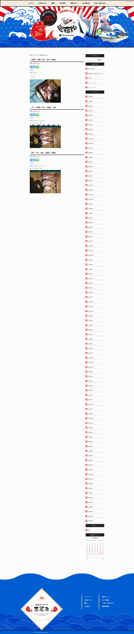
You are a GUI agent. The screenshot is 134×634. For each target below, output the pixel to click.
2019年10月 (90, 479)
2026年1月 (90, 129)
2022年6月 (90, 329)
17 (89, 550)
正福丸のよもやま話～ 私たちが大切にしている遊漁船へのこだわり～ (96, 73)
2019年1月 (90, 521)
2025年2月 (90, 180)
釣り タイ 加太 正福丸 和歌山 (43, 152)
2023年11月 (90, 250)
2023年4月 (90, 283)
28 (100, 553)
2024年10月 (90, 199)
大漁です (90, 78)
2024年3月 (90, 232)
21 (100, 550)
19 (94, 550)
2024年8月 (90, 208)
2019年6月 (90, 497)
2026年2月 (90, 124)
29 (102, 553)
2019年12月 (90, 469)
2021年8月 (90, 376)
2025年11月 (90, 138)
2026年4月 (90, 115)
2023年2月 (90, 292)
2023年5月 (90, 278)
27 (97, 553)
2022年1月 (90, 353)
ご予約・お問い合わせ (99, 3)
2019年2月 (90, 516)
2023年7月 (90, 269)
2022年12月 (90, 302)
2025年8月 (90, 152)
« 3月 (87, 558)
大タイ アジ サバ (92, 82)
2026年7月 (90, 101)
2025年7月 (90, 157)
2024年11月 (90, 194)
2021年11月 (90, 362)
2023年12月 (90, 246)
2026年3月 (90, 120)
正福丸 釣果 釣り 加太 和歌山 (43, 59)
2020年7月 (90, 437)
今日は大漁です (91, 68)
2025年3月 (90, 176)
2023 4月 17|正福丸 (129, 1)
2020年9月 (90, 427)
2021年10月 (90, 367)
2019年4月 (90, 507)
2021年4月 (90, 395)
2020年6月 (90, 441)
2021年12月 (90, 357)
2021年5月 (90, 390)
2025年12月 (90, 134)
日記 (89, 530)
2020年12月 (90, 413)
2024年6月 (90, 218)
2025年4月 (90, 171)
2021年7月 (90, 381)
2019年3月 (90, 511)
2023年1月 (90, 297)
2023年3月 (90, 288)
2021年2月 (90, 404)
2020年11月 (90, 418)
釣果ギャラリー (73, 3)
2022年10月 (90, 311)
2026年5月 (90, 110)
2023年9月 (90, 260)
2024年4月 (90, 227)
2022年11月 (90, 306)
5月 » (103, 558)
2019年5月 (90, 502)
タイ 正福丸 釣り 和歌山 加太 (43, 107)
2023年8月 (90, 264)
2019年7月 (90, 493)
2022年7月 (90, 325)
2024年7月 (90, 213)
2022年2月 (90, 348)
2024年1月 (90, 241)
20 (97, 550)
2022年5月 (90, 334)
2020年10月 (90, 423)
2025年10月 (90, 143)
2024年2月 (90, 236)
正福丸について (42, 3)
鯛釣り (52, 3)
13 (97, 548)
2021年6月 (90, 385)
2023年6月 (90, 274)
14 (100, 548)
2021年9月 (90, 371)
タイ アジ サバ (92, 87)
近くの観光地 (84, 3)
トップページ (31, 3)
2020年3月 (90, 455)
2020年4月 (90, 451)
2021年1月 (90, 409)
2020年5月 (90, 446)
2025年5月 (90, 166)
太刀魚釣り (61, 3)
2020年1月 (90, 465)
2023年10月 (90, 255)
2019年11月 (90, 474)
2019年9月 (90, 483)
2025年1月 (90, 185)
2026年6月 (90, 106)
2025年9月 (90, 148)
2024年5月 (90, 222)
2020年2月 (90, 460)
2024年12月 (90, 190)
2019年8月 (90, 488)
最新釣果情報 (105, 606)
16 (87, 550)
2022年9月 (90, 315)
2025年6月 (90, 162)
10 (89, 548)
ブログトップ (95, 55)
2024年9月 (90, 204)
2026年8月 (90, 96)
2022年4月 (90, 339)
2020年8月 (90, 432)
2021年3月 (90, 399)
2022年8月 (90, 320)
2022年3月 (90, 343)
